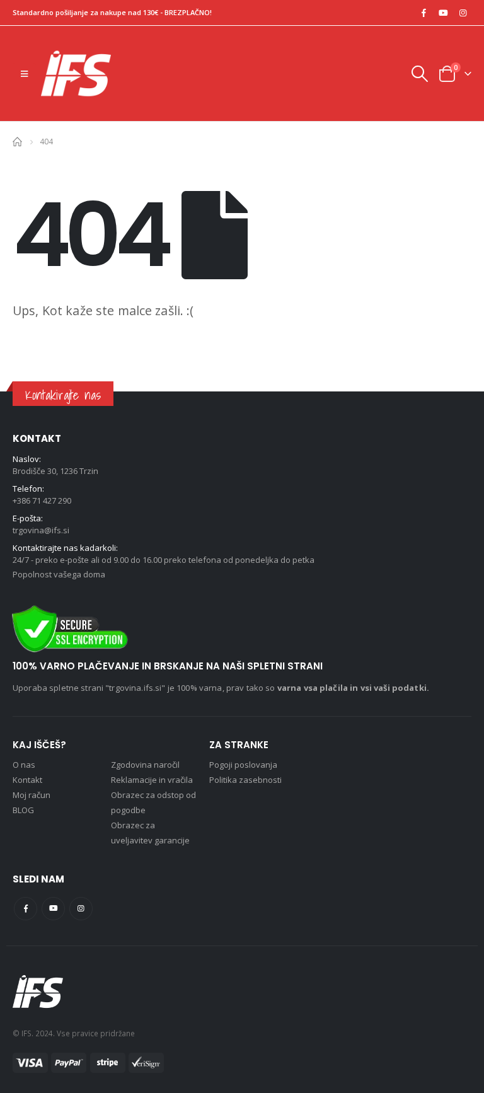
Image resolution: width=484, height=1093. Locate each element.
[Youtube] (443, 12)
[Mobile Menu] (24, 73)
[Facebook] (423, 12)
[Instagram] (462, 12)
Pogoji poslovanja (243, 764)
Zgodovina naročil (145, 764)
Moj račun (31, 795)
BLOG (23, 810)
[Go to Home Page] (17, 140)
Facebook (25, 908)
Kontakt (27, 779)
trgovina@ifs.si (41, 530)
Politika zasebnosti (245, 779)
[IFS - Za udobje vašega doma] (76, 73)
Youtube (53, 908)
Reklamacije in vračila (152, 779)
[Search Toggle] (419, 74)
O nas (24, 764)
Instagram (81, 908)
